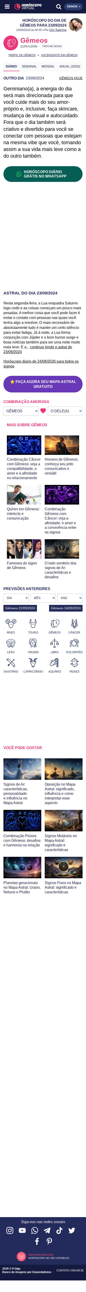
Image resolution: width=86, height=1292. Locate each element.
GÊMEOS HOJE (71, 78)
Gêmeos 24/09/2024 (66, 608)
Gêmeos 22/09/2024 (20, 608)
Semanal (29, 66)
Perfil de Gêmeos (22, 55)
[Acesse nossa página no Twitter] (72, 1231)
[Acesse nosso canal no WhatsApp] (35, 1231)
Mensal (48, 66)
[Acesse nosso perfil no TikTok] (59, 1231)
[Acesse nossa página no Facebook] (37, 1241)
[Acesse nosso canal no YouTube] (22, 1231)
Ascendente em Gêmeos (59, 55)
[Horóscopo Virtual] (26, 6)
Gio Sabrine (58, 30)
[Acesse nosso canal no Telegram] (47, 1231)
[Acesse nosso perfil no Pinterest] (49, 1241)
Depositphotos (41, 1272)
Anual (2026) (69, 66)
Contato (63, 1270)
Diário (11, 66)
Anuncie (77, 1270)
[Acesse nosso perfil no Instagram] (10, 1231)
